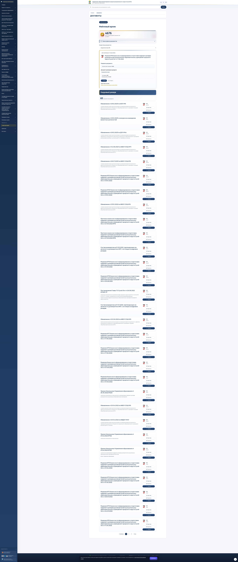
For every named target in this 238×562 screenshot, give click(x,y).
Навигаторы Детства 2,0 (7, 36)
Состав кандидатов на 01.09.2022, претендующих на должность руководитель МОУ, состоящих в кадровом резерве (119, 249)
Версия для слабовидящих (8, 1)
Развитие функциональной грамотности (8, 39)
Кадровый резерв (105, 72)
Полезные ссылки (5, 120)
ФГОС (3, 93)
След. (135, 534)
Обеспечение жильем (7, 16)
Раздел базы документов (105, 45)
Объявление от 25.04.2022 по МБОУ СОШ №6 (116, 405)
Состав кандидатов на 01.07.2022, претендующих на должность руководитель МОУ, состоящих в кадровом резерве (119, 306)
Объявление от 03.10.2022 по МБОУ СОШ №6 (116, 204)
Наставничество (5, 69)
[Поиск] (163, 2)
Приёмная (4, 128)
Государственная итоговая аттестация (8, 97)
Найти (163, 7)
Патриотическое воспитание (5, 43)
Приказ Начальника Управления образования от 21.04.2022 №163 (117, 449)
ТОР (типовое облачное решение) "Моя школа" (7, 19)
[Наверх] (235, 559)
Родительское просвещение (5, 50)
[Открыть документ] (102, 56)
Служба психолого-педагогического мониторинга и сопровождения (6, 108)
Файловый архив (5, 125)
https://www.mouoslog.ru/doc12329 (109, 85)
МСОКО (3, 46)
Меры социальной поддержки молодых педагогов (8, 103)
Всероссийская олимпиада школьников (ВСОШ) (8, 90)
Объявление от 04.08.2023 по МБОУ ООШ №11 (116, 147)
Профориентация (6, 117)
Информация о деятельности (5, 66)
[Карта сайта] (166, 2)
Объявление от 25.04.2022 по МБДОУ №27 (115, 420)
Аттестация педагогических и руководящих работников (7, 76)
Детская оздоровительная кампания (8, 62)
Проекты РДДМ (5, 72)
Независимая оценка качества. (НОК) (6, 114)
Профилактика (5, 86)
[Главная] (161, 2)
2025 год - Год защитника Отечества (7, 26)
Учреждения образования (7, 10)
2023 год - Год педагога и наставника (7, 33)
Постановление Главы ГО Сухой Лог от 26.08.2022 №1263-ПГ (118, 291)
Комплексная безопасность (8, 80)
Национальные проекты (7, 100)
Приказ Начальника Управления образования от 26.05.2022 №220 (117, 392)
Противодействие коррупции (6, 83)
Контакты (4, 131)
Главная (3, 4)
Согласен (153, 558)
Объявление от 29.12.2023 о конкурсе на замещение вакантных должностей (118, 119)
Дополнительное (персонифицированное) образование (7, 54)
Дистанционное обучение (8, 22)
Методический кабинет (7, 58)
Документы (4, 122)
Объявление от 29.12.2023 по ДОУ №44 (113, 132)
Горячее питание (5, 13)
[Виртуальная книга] (8, 559)
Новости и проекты (6, 7)
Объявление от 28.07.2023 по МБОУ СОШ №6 (116, 161)
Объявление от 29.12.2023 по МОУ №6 (113, 104)
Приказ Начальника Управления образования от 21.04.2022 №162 (117, 435)
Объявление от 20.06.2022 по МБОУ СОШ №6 (116, 319)
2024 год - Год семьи (6, 29)
